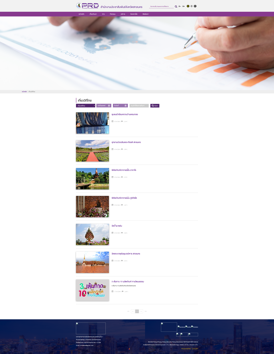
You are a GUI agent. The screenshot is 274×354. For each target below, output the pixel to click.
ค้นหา (156, 105)
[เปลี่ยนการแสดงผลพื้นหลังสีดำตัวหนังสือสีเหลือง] (188, 6)
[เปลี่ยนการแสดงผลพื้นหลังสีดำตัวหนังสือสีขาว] (195, 6)
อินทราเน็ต (133, 14)
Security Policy (171, 342)
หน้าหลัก (81, 14)
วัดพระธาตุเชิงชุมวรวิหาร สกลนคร (126, 254)
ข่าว (103, 14)
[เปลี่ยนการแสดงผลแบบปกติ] (192, 6)
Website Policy (152, 342)
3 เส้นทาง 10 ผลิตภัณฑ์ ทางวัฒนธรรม (128, 281)
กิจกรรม (112, 14)
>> (146, 311)
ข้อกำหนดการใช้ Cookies (191, 342)
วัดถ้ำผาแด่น (117, 226)
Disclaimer (179, 342)
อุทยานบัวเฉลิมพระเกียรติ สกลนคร (126, 142)
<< (128, 311)
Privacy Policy (162, 342)
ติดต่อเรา (146, 14)
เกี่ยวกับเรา (93, 14)
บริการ (123, 14)
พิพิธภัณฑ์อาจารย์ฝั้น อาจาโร (124, 170)
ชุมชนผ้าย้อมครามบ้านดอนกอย (125, 114)
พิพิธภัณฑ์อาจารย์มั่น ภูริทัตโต (124, 198)
